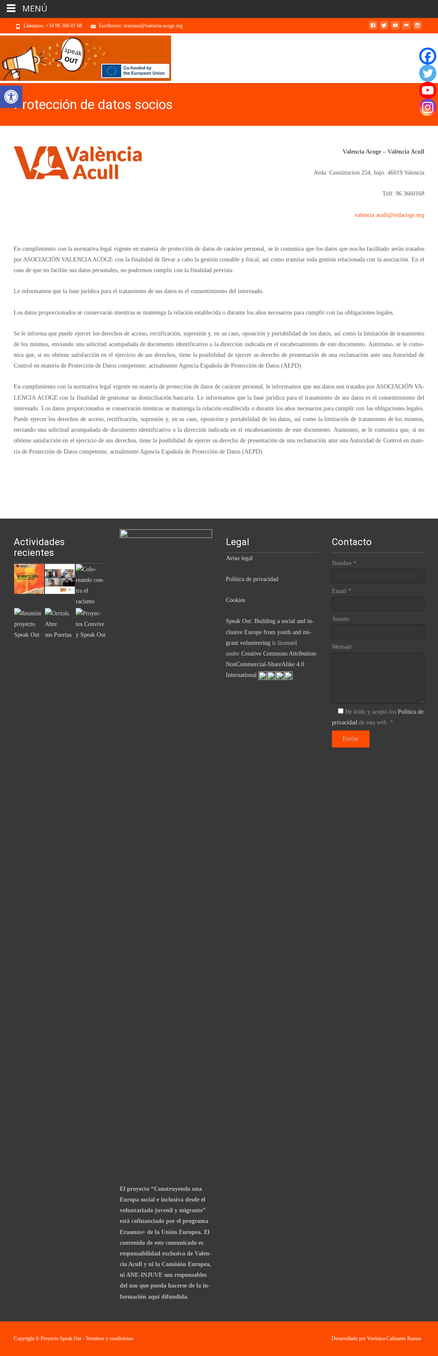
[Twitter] (427, 73)
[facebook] (373, 28)
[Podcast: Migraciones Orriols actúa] (29, 578)
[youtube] (395, 28)
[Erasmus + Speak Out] (60, 578)
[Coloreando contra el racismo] (91, 585)
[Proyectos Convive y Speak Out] (91, 623)
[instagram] (417, 28)
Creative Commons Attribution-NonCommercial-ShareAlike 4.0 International (272, 664)
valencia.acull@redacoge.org (389, 215)
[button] (11, 97)
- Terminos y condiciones (108, 1338)
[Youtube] (427, 90)
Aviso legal (239, 558)
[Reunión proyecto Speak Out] (29, 623)
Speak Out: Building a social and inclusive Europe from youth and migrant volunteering (270, 632)
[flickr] (406, 28)
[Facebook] (427, 56)
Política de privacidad (252, 579)
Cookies (235, 600)
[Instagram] (427, 107)
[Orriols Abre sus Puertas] (60, 623)
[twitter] (384, 28)
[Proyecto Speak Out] (85, 58)
